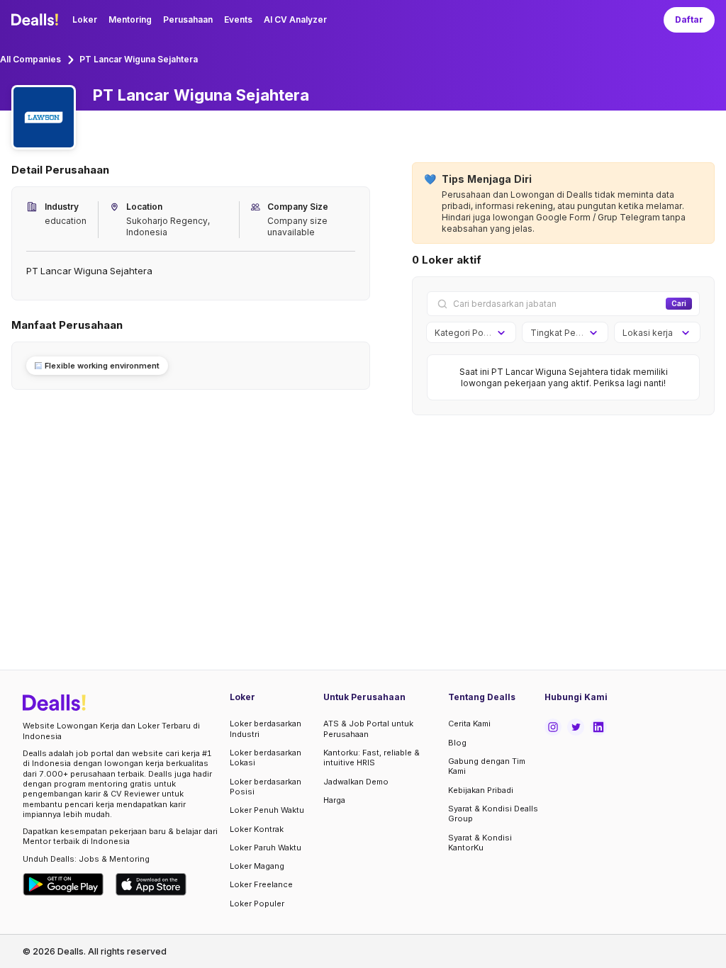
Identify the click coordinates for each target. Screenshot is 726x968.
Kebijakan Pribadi (480, 790)
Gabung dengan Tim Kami (486, 766)
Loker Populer (257, 903)
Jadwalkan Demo (356, 782)
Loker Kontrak (257, 829)
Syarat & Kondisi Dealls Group (493, 813)
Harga (334, 800)
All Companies (30, 59)
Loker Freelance (261, 884)
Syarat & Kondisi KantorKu (480, 842)
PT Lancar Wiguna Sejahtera (138, 59)
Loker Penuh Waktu (267, 810)
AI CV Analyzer (295, 19)
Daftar (689, 19)
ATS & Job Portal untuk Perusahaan (368, 728)
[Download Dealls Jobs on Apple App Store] (151, 884)
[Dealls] (36, 20)
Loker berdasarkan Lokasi (265, 757)
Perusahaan (188, 19)
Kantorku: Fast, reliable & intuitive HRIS (371, 757)
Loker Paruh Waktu (265, 847)
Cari (678, 303)
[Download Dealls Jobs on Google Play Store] (63, 884)
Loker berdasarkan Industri (265, 728)
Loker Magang (257, 866)
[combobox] (466, 333)
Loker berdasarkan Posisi (265, 787)
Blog (457, 743)
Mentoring (130, 19)
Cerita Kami (469, 723)
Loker (84, 19)
